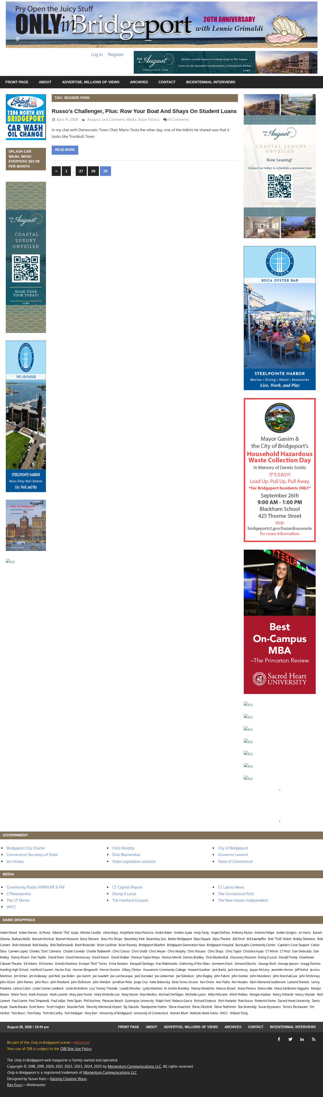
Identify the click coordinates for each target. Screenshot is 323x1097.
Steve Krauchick (179, 1007)
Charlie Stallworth (99, 951)
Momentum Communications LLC (134, 1066)
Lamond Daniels (298, 982)
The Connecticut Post (236, 893)
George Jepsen (288, 964)
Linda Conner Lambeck (48, 988)
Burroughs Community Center (255, 945)
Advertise (82, 1042)
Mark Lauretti (59, 994)
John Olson (7, 982)
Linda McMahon (77, 988)
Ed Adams (30, 964)
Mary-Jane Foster (80, 994)
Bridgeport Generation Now (186, 945)
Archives (139, 82)
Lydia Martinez (152, 988)
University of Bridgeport (115, 1013)
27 (81, 171)
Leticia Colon (22, 988)
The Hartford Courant (130, 900)
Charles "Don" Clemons (45, 951)
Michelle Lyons (195, 994)
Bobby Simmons (304, 939)
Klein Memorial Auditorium (268, 982)
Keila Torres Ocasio (185, 982)
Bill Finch (239, 939)
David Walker (120, 957)
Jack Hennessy (238, 970)
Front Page (16, 82)
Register (116, 54)
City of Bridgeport (233, 848)
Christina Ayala (253, 951)
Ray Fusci (14, 1085)
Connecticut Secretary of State (32, 854)
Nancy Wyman (305, 994)
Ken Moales (240, 982)
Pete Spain (74, 1001)
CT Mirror (271, 951)
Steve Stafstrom (225, 1007)
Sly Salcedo (131, 1007)
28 (93, 171)
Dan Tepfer (38, 957)
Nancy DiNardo (283, 994)
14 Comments (179, 119)
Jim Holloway (38, 976)
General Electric (245, 964)
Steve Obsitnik (202, 1007)
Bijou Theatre (222, 939)
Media (131, 119)
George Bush (267, 964)
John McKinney (309, 976)
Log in (97, 54)
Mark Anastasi (38, 994)
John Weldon (102, 982)
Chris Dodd (139, 951)
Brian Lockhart (107, 945)
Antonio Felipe (264, 932)
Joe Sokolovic (185, 976)
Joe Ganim (84, 976)
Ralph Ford (163, 1001)
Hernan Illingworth (85, 970)
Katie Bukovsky (160, 982)
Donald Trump (288, 957)
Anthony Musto (242, 932)
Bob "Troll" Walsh (279, 939)
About (45, 82)
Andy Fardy (201, 932)
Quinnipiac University (139, 1001)
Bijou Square (202, 939)
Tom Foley (34, 1013)
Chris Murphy (123, 848)
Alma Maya (110, 932)
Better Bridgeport (180, 939)
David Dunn (56, 957)
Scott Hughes (56, 1007)
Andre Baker (163, 932)
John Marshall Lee (285, 976)
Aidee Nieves (28, 932)
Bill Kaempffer (256, 939)
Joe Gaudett (101, 976)
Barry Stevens (89, 939)
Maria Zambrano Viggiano (291, 988)
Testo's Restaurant (295, 1007)
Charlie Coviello (74, 951)
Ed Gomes (46, 964)
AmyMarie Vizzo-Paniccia (136, 932)
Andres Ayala (183, 932)
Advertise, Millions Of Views (90, 82)
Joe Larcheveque (121, 976)
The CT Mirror (18, 900)
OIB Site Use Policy (76, 1049)
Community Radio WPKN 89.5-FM (35, 887)
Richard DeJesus (205, 1001)
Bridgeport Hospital (220, 945)
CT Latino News (231, 887)
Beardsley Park (134, 939)
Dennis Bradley (193, 957)
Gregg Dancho (310, 964)
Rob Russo (245, 1001)
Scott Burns (37, 1007)
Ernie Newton (118, 964)
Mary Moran (130, 994)
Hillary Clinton (131, 970)
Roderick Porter (265, 1001)
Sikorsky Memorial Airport (103, 1007)
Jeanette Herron (282, 970)
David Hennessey (78, 957)
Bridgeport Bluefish (152, 945)
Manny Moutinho (202, 988)
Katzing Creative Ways (68, 1079)
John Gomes (240, 976)
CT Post (285, 951)
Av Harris (305, 932)
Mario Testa (19, 994)
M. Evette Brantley (176, 988)
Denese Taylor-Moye (145, 957)
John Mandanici (260, 976)
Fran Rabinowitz (166, 964)
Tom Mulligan (73, 1013)
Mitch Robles (239, 994)
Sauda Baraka (18, 1007)
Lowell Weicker (130, 988)
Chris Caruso (121, 951)
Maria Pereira (247, 988)
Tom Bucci (18, 1013)
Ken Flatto (223, 982)
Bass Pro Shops (111, 939)
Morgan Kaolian (260, 994)
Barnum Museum (67, 939)
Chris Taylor (233, 951)
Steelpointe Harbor (154, 1007)
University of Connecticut (151, 1013)
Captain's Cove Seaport (293, 945)
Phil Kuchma (92, 1001)
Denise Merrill (171, 957)
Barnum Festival (43, 939)
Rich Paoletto (227, 1001)
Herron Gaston (110, 970)
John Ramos (25, 982)
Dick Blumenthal (126, 854)
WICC (11, 906)
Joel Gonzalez (144, 976)
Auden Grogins (286, 932)
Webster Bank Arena (204, 1013)
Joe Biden (68, 976)
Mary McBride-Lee (107, 994)
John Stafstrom (81, 982)
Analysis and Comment (106, 119)
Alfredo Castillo (90, 932)
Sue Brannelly (247, 1007)
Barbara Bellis (21, 939)
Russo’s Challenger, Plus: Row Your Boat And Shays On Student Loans (144, 111)
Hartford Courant (41, 970)
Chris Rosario (196, 951)
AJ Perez (44, 932)
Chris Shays (216, 951)
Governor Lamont (233, 854)
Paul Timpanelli (39, 1001)
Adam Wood (8, 932)
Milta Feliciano (218, 994)
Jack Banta (219, 970)
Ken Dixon (207, 982)
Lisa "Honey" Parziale (103, 988)
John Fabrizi (222, 976)
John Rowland (59, 982)
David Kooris (100, 957)
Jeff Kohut (301, 970)
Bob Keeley (40, 945)
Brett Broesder (85, 945)
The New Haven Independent (243, 900)
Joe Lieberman (164, 976)
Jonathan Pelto (122, 982)
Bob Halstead (21, 945)
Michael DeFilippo (171, 994)
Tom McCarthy (53, 1013)
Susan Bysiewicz (269, 1007)
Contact (167, 82)
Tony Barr (91, 1013)
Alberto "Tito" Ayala (65, 932)
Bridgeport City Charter (26, 848)
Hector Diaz (63, 970)
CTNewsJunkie (19, 893)
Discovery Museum (243, 957)
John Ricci (41, 982)
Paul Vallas (58, 1001)
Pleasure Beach (112, 1001)
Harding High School (14, 970)
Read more (65, 150)
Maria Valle (265, 988)
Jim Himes (15, 861)
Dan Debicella (301, 951)
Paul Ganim (19, 1001)
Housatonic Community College (164, 970)
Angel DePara (220, 932)
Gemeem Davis (222, 964)
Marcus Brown (226, 988)
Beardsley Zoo (156, 939)
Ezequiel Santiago (142, 964)
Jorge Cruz (141, 982)
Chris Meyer (157, 951)
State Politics (149, 119)
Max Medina (148, 994)
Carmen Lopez (18, 951)
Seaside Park (75, 1007)
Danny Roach (20, 957)
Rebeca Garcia (182, 1001)
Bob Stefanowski (61, 945)
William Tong (239, 1013)
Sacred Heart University (294, 1001)
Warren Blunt (179, 1013)
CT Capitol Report (127, 887)
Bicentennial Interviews (210, 82)
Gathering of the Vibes (194, 964)
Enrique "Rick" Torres (93, 964)
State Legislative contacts (134, 861)
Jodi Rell (54, 976)
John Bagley (204, 976)
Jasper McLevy (260, 970)
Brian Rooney (128, 945)
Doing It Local (124, 893)
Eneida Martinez (66, 964)
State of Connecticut (235, 861)
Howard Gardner (199, 970)
